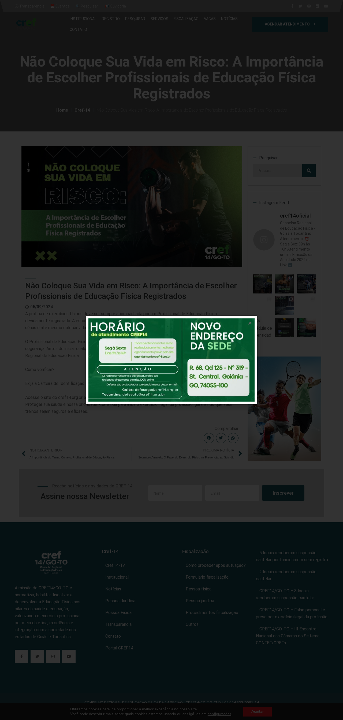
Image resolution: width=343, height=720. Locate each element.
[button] (250, 323)
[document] (171, 360)
